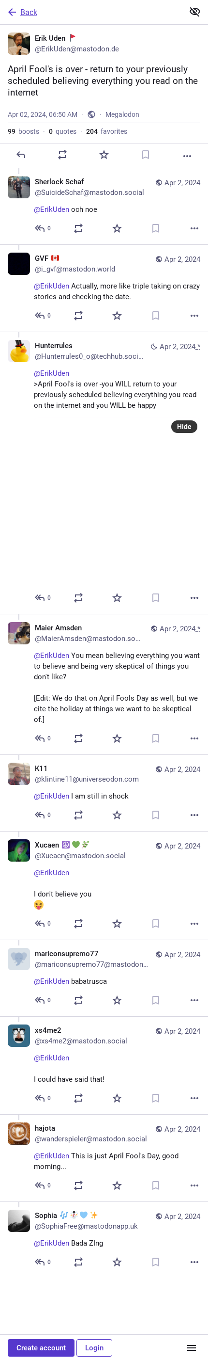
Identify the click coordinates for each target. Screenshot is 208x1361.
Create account (41, 1348)
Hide (184, 427)
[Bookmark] (145, 154)
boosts (23, 131)
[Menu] (191, 1348)
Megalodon (122, 114)
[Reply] (21, 154)
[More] (187, 156)
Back (28, 12)
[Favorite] (104, 154)
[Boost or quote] (62, 154)
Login (94, 1348)
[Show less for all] (195, 11)
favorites (106, 131)
